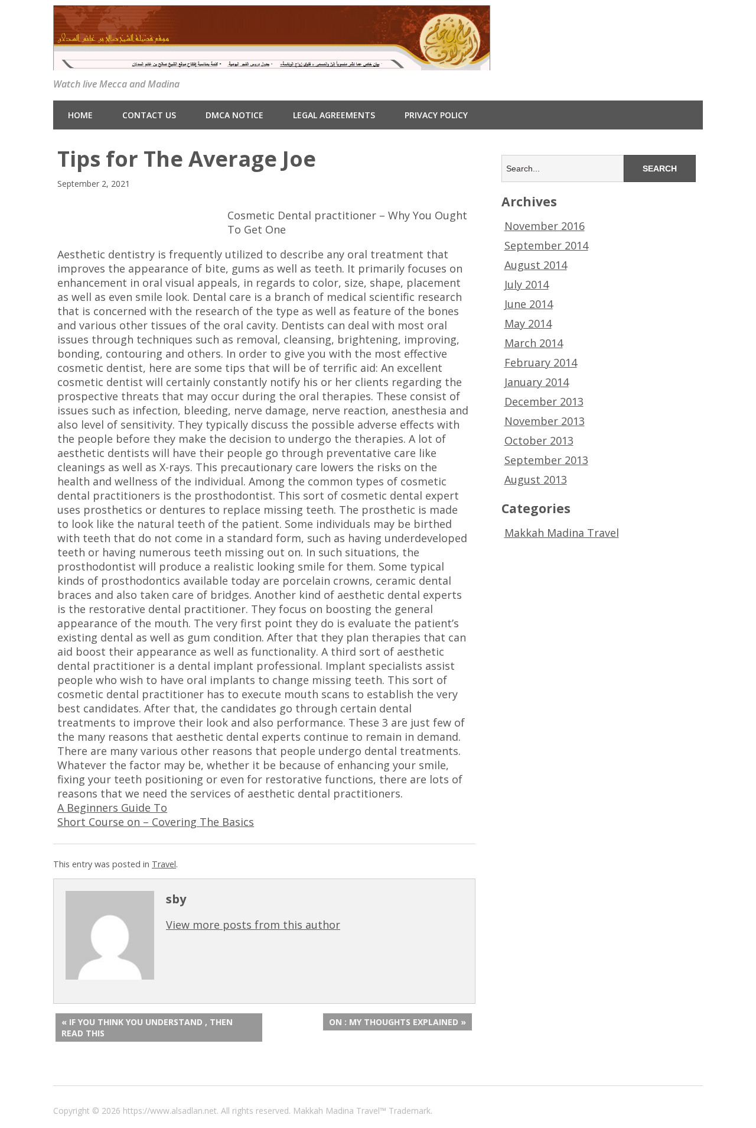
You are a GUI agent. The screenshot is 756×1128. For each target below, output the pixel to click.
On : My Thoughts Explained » (397, 1021)
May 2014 (528, 323)
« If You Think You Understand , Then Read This (147, 1027)
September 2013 (546, 460)
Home (80, 115)
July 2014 (526, 284)
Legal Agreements (334, 115)
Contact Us (149, 115)
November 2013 (544, 421)
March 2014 (533, 343)
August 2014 (535, 265)
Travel (164, 864)
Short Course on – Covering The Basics (155, 822)
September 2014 (546, 245)
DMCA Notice (234, 115)
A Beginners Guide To (112, 807)
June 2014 (528, 304)
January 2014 (536, 382)
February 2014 (540, 362)
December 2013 (544, 401)
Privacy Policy (436, 115)
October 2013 (538, 440)
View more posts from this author (253, 925)
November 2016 (544, 226)
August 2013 (535, 479)
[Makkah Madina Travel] (271, 61)
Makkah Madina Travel (561, 533)
